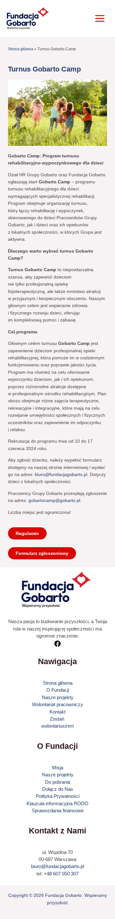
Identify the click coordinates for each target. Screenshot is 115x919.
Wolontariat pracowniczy (57, 704)
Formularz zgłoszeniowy (42, 553)
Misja (57, 767)
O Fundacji (57, 690)
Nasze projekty (57, 697)
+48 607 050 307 (61, 873)
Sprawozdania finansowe (58, 810)
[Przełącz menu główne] (100, 19)
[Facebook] (57, 643)
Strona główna (20, 49)
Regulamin (27, 533)
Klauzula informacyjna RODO (57, 803)
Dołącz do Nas (57, 789)
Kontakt (57, 711)
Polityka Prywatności (58, 796)
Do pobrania (57, 782)
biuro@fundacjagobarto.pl (61, 474)
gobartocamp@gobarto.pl (54, 500)
